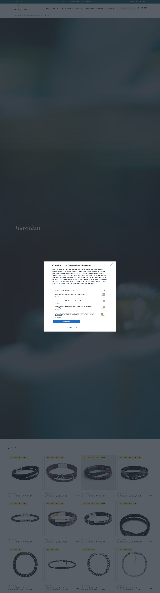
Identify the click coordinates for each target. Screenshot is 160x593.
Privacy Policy (90, 328)
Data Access (80, 328)
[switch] (103, 294)
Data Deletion (70, 328)
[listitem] (80, 290)
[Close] (112, 265)
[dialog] (80, 296)
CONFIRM (66, 321)
